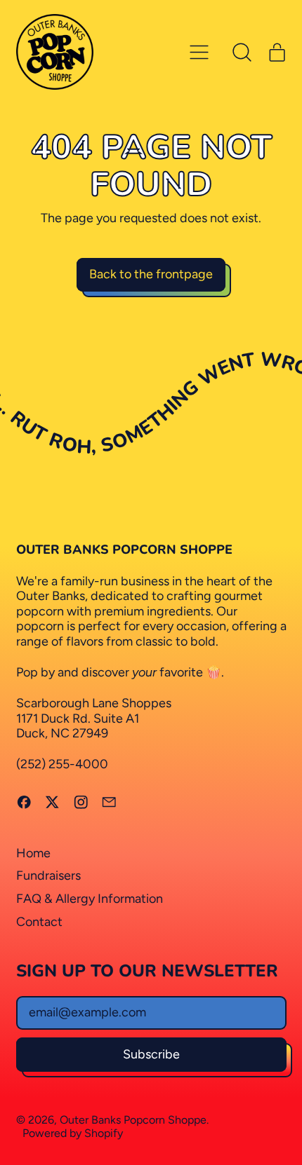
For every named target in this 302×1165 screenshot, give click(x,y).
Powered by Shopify (72, 1133)
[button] (242, 51)
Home (33, 853)
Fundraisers (48, 875)
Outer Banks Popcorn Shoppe (133, 1119)
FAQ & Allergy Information (89, 898)
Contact (39, 921)
